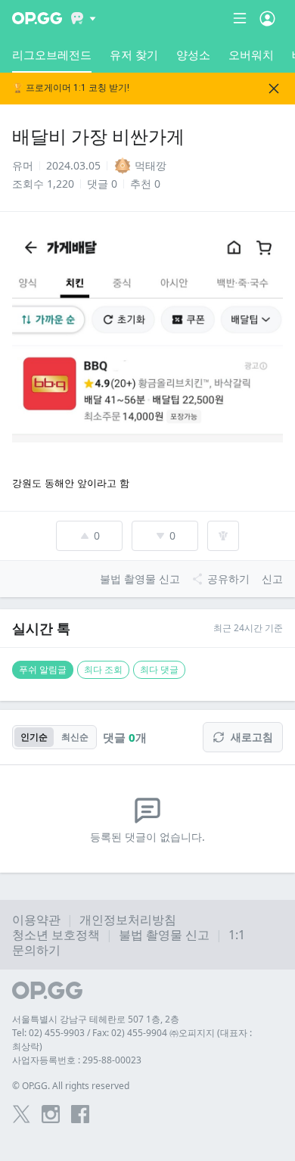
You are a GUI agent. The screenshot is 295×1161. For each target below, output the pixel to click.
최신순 (74, 736)
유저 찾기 (134, 54)
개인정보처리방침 (127, 919)
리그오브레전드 (52, 54)
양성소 (193, 54)
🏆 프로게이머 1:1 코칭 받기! (70, 88)
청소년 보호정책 (56, 934)
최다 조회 (103, 669)
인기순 (34, 736)
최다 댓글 (159, 669)
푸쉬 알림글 (43, 669)
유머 (22, 165)
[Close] (274, 88)
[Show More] (83, 18)
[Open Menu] (267, 18)
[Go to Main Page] (37, 18)
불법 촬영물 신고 (164, 934)
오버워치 (251, 54)
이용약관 (36, 919)
